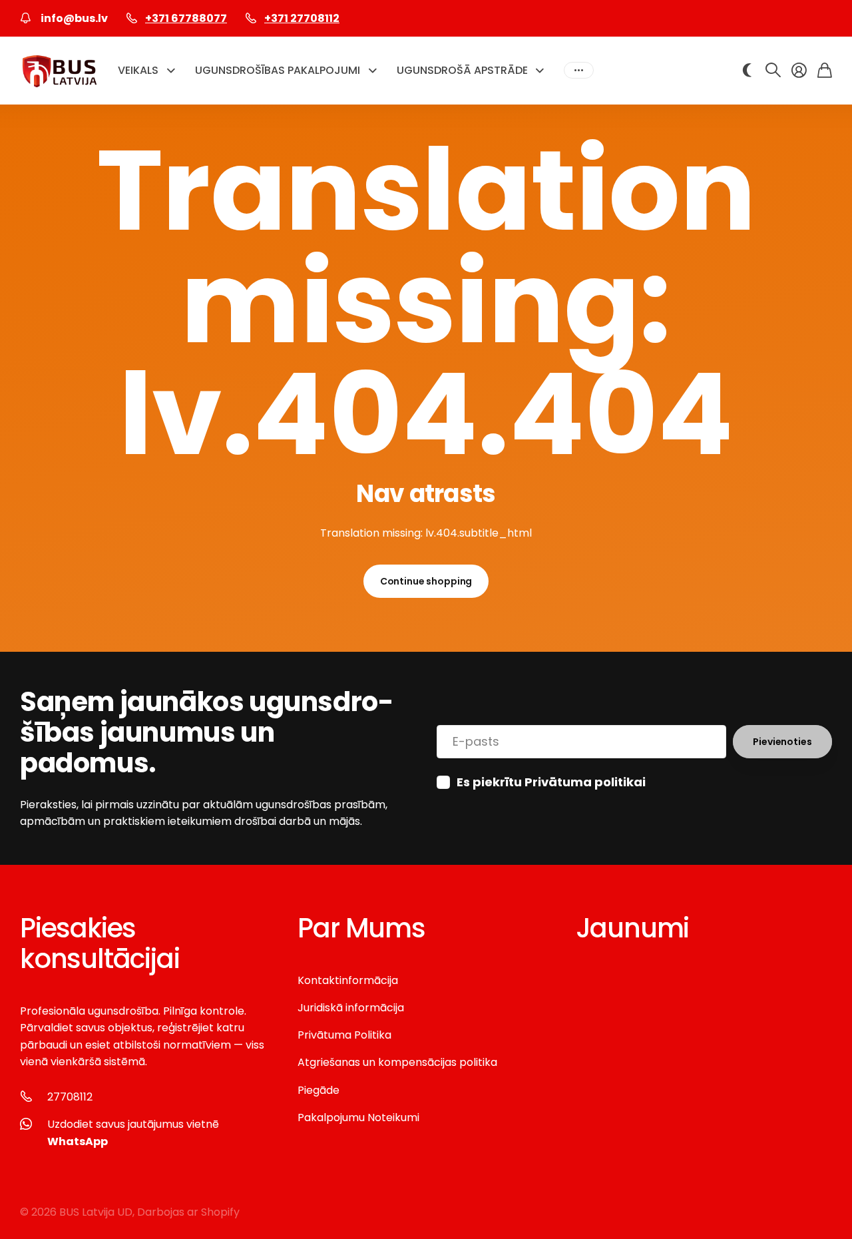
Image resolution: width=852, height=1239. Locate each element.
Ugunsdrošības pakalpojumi (277, 70)
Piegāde (318, 1090)
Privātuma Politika (344, 1035)
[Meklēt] (773, 70)
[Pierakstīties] (799, 70)
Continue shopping (426, 581)
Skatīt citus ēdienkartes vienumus (579, 70)
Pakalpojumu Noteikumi (358, 1117)
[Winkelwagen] (824, 70)
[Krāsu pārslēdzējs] (747, 70)
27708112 (70, 1097)
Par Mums (361, 928)
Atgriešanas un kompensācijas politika (397, 1062)
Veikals (138, 70)
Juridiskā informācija (351, 1007)
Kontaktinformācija (348, 980)
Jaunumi (633, 928)
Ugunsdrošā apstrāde (462, 70)
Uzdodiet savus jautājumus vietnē (133, 1132)
